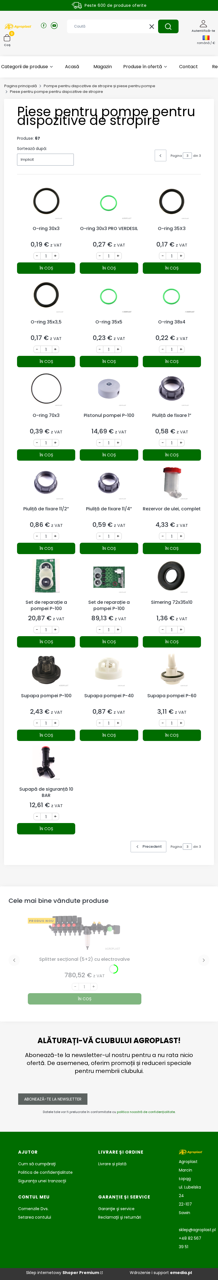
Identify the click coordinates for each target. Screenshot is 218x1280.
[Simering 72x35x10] (172, 578)
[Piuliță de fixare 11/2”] (46, 484)
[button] (168, 26)
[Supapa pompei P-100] (46, 671)
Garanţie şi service (116, 1209)
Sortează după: (32, 148)
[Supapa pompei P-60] (172, 671)
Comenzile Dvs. (33, 1209)
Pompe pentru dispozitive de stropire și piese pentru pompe (99, 86)
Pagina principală (20, 86)
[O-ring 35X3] (172, 204)
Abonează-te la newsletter (52, 1099)
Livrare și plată (112, 1164)
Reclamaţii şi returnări (119, 1217)
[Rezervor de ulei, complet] (172, 484)
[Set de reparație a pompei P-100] (46, 578)
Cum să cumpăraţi (37, 1164)
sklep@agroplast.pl (197, 1230)
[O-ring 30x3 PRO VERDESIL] (109, 204)
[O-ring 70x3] (46, 391)
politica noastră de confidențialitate (146, 1112)
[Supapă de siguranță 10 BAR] (46, 765)
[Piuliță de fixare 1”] (172, 391)
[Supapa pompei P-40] (109, 671)
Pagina (176, 155)
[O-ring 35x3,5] (46, 297)
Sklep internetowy (62, 1272)
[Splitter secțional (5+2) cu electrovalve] (84, 935)
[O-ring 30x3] (46, 204)
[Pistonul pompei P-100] (109, 391)
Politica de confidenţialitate (45, 1172)
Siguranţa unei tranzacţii (42, 1181)
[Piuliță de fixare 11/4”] (109, 484)
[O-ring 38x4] (172, 297)
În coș (46, 268)
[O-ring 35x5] (109, 297)
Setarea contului (34, 1217)
